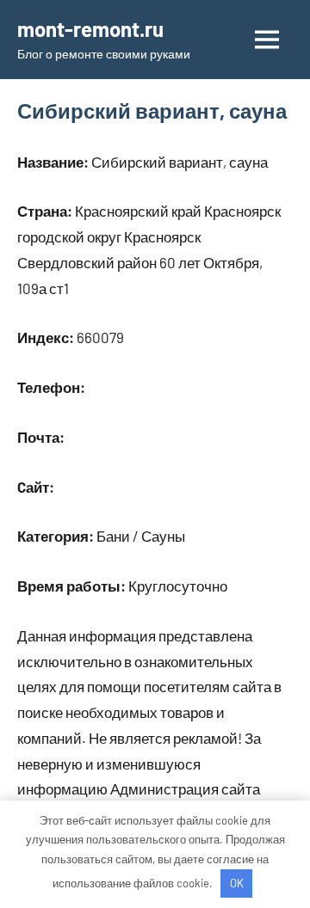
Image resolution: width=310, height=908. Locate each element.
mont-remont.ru (90, 28)
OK (237, 883)
